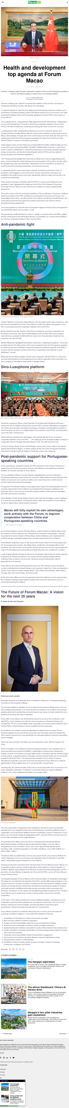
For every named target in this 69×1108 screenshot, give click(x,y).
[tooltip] (10, 949)
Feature (30, 959)
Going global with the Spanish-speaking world (16, 1097)
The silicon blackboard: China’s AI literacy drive (47, 988)
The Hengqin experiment (41, 962)
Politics (34, 61)
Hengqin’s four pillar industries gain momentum (45, 1013)
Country (31, 984)
